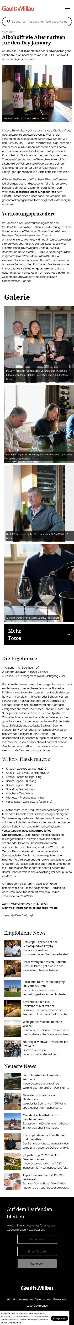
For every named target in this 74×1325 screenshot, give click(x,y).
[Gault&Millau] (37, 1288)
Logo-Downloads (37, 1305)
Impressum (26, 1299)
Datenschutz (43, 1299)
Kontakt (12, 1299)
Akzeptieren (59, 1318)
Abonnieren (37, 1263)
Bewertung (60, 1299)
